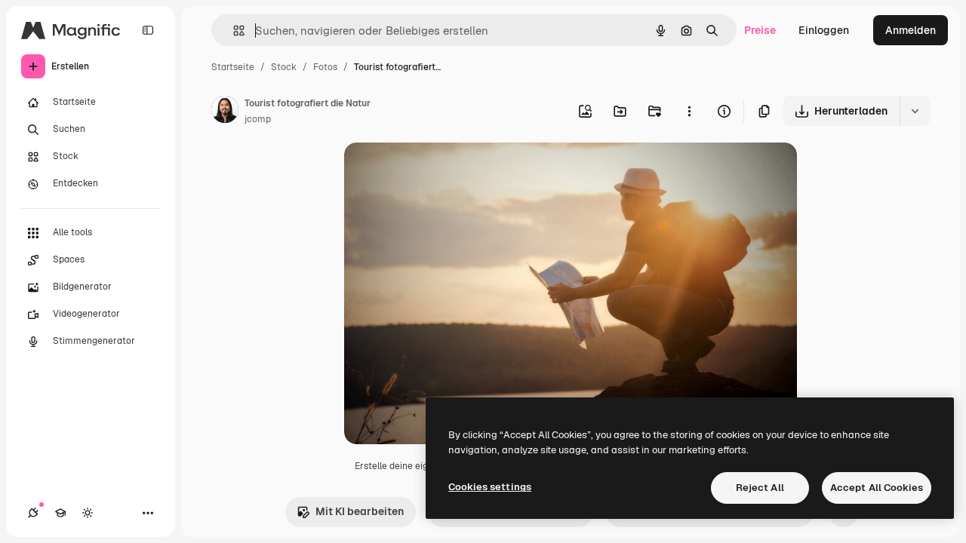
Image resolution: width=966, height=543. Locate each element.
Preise (760, 30)
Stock (284, 67)
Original (441, 171)
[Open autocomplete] (233, 30)
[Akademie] (60, 513)
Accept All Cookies (876, 487)
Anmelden (910, 30)
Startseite (232, 67)
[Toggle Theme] (87, 513)
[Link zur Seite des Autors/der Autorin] (224, 111)
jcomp (258, 119)
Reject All (760, 487)
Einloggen (823, 30)
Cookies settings (489, 486)
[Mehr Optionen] (689, 111)
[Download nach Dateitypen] (915, 111)
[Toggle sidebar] (148, 30)
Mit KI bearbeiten (359, 511)
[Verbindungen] (33, 513)
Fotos (325, 67)
